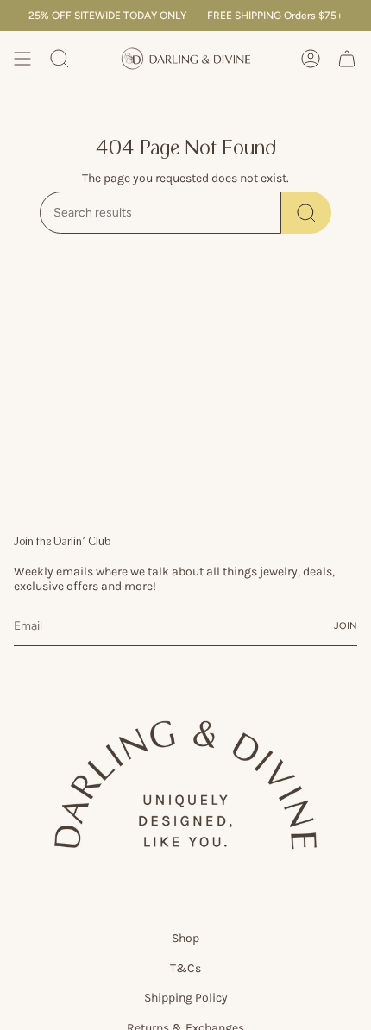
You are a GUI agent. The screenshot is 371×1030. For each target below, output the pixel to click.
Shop (185, 938)
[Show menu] (22, 59)
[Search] (306, 213)
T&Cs (185, 968)
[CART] (347, 59)
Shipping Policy (186, 997)
